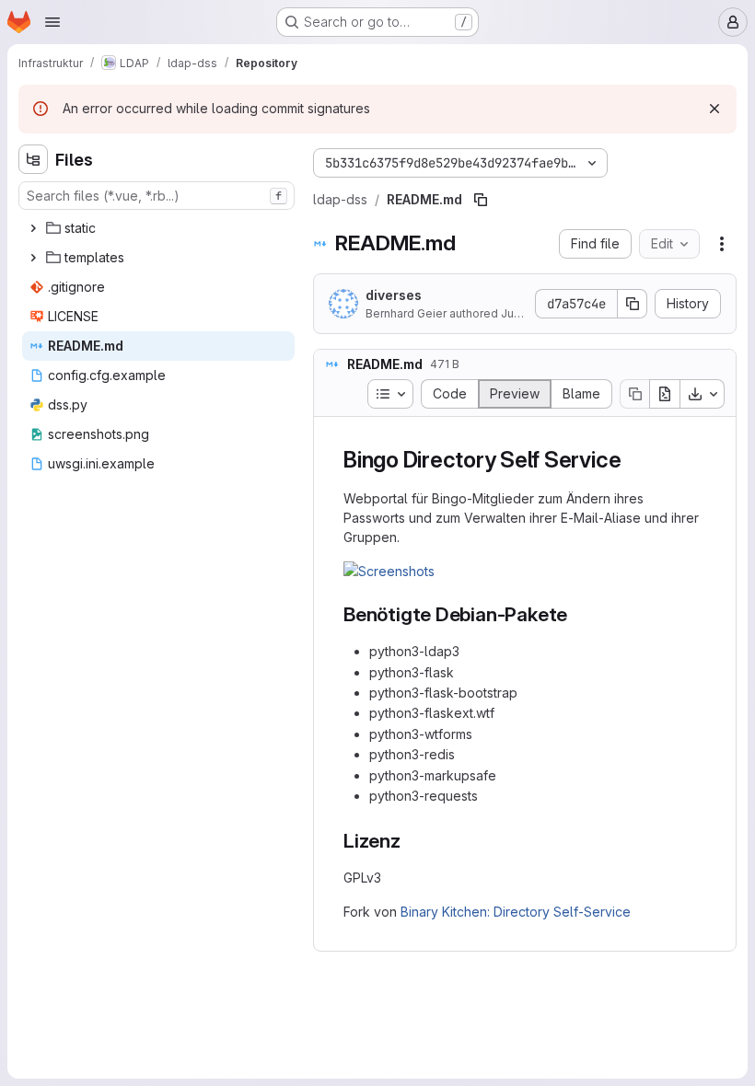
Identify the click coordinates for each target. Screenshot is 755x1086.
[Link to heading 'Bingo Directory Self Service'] (633, 459)
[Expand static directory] (33, 228)
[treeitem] (158, 228)
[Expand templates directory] (33, 258)
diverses (394, 295)
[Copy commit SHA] (632, 303)
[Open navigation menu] (52, 22)
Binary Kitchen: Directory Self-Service (516, 911)
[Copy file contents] (634, 394)
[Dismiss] (714, 109)
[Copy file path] (480, 199)
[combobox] (156, 195)
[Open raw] (665, 394)
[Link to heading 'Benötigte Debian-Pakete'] (577, 614)
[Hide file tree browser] (33, 159)
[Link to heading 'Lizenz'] (411, 840)
